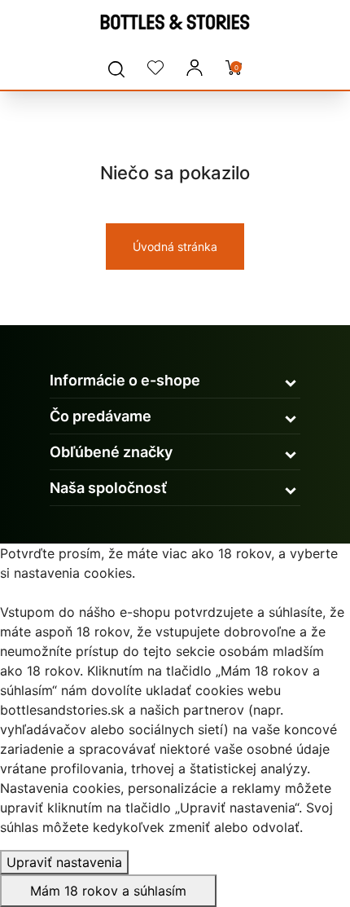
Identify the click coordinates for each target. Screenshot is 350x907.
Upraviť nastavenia (64, 862)
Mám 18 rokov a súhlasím (108, 891)
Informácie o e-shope (125, 380)
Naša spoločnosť (108, 487)
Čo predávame (100, 416)
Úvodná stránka (175, 246)
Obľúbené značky (111, 451)
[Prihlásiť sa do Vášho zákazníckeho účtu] (194, 68)
